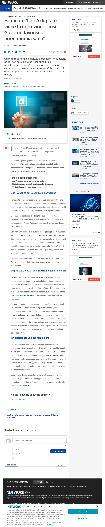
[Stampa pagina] (23, 51)
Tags (20, 486)
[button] (6, 8)
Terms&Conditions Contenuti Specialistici (61, 486)
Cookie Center (81, 486)
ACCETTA (83, 511)
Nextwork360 (11, 495)
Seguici (37, 482)
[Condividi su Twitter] (12, 51)
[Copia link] (20, 51)
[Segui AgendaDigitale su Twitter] (51, 482)
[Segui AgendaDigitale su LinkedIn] (47, 482)
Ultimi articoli (47, 8)
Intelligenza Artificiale (95, 8)
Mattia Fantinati (10, 84)
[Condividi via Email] (16, 51)
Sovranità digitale (60, 8)
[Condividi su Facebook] (5, 51)
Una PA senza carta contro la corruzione (29, 181)
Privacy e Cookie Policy (39, 486)
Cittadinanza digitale (19, 46)
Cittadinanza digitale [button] (75, 8)
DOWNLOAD (94, 56)
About (9, 486)
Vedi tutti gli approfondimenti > (90, 183)
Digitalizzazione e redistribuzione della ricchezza (32, 184)
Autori (15, 486)
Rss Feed (27, 486)
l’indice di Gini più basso (25, 295)
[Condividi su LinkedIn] (8, 51)
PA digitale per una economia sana (26, 187)
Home (6, 46)
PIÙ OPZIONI (83, 518)
